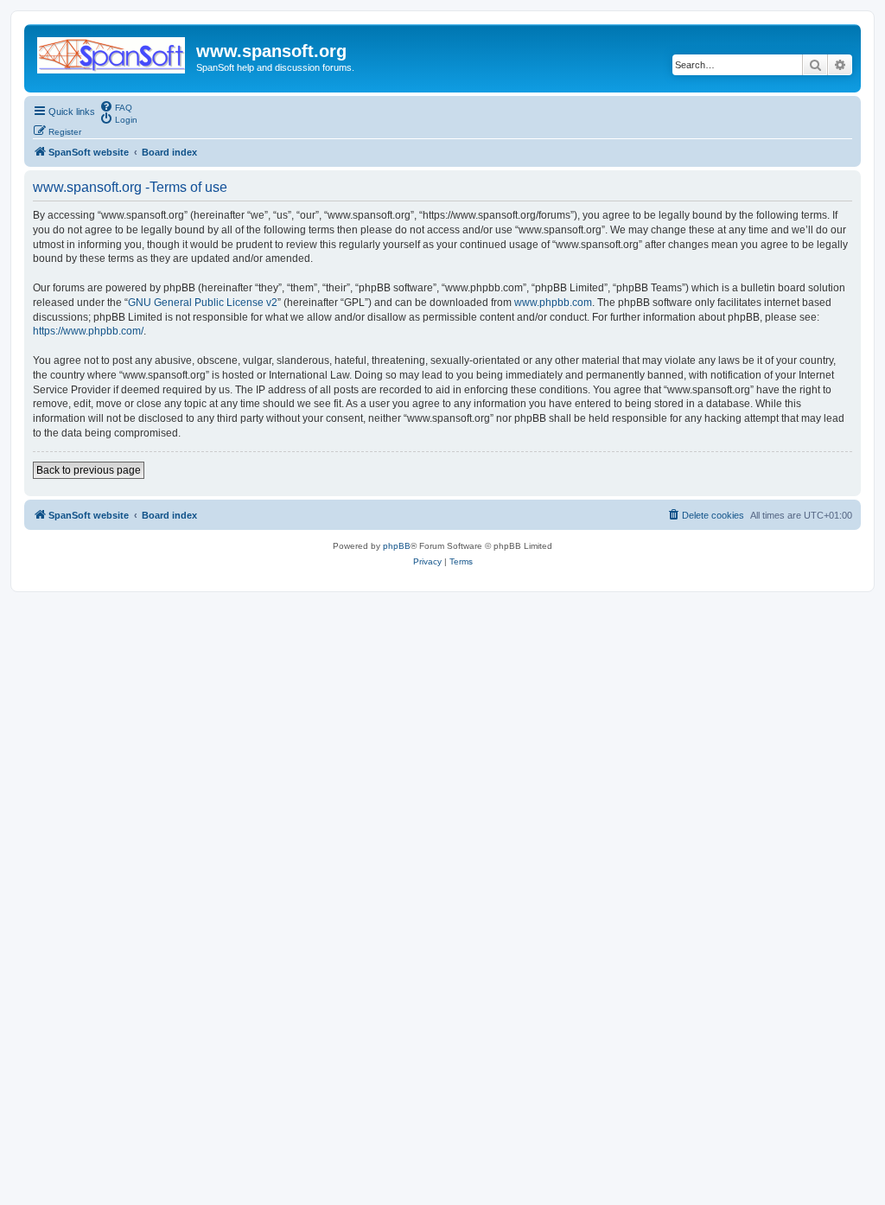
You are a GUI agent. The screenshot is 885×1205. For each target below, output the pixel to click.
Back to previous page (88, 470)
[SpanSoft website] (112, 52)
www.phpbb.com (553, 302)
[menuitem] (115, 106)
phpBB (397, 546)
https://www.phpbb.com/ (88, 331)
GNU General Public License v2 (202, 302)
